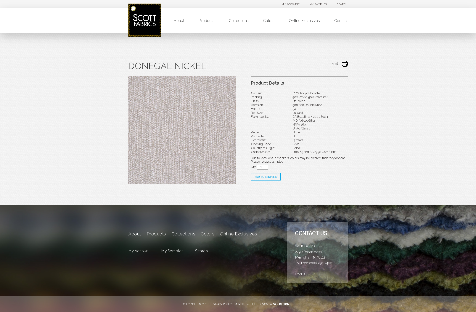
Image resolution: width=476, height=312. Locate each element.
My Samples (318, 4)
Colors (268, 20)
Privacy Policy (222, 304)
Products (206, 20)
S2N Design (281, 304)
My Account (291, 4)
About (179, 20)
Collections (239, 20)
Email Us (301, 274)
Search (342, 4)
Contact (341, 20)
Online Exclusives (304, 20)
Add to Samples (266, 177)
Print (335, 63)
